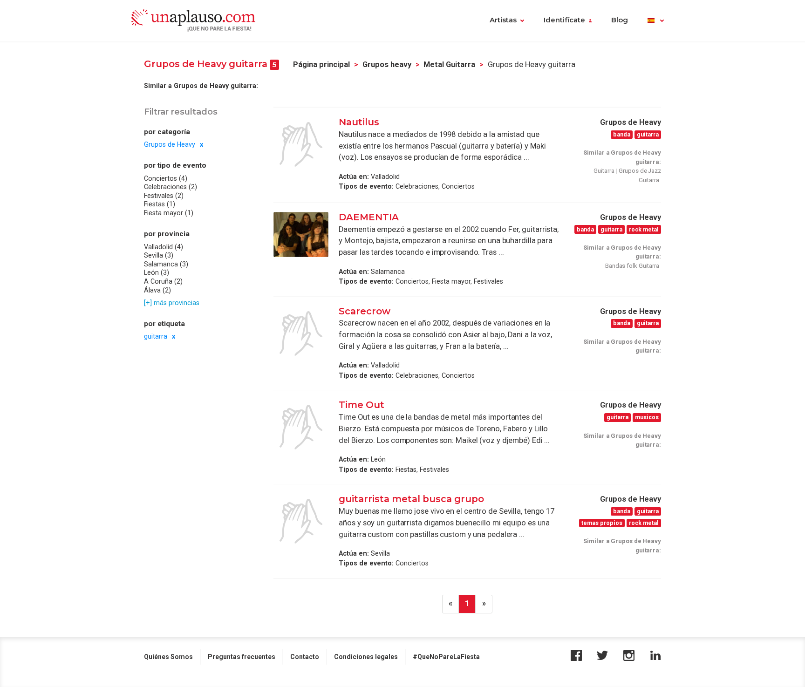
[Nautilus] (300, 144)
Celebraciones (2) (170, 186)
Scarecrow (364, 311)
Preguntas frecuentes (241, 656)
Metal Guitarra (449, 64)
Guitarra (604, 170)
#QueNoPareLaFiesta (446, 656)
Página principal (321, 64)
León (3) (156, 272)
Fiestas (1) (159, 204)
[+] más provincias (171, 302)
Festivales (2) (164, 195)
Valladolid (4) (163, 246)
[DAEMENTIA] (300, 235)
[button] (656, 21)
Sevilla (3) (158, 255)
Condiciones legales (366, 656)
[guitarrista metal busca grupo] (300, 521)
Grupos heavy (386, 64)
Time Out (361, 404)
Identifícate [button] (564, 20)
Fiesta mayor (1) (168, 213)
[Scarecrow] (300, 333)
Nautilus (359, 122)
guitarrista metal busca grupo (411, 498)
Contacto (304, 656)
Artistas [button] (503, 20)
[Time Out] (300, 427)
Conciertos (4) (165, 178)
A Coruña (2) (163, 281)
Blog (619, 20)
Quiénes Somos (168, 656)
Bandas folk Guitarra (632, 265)
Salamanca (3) (166, 264)
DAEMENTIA (369, 217)
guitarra (155, 336)
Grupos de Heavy (169, 144)
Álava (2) (157, 289)
